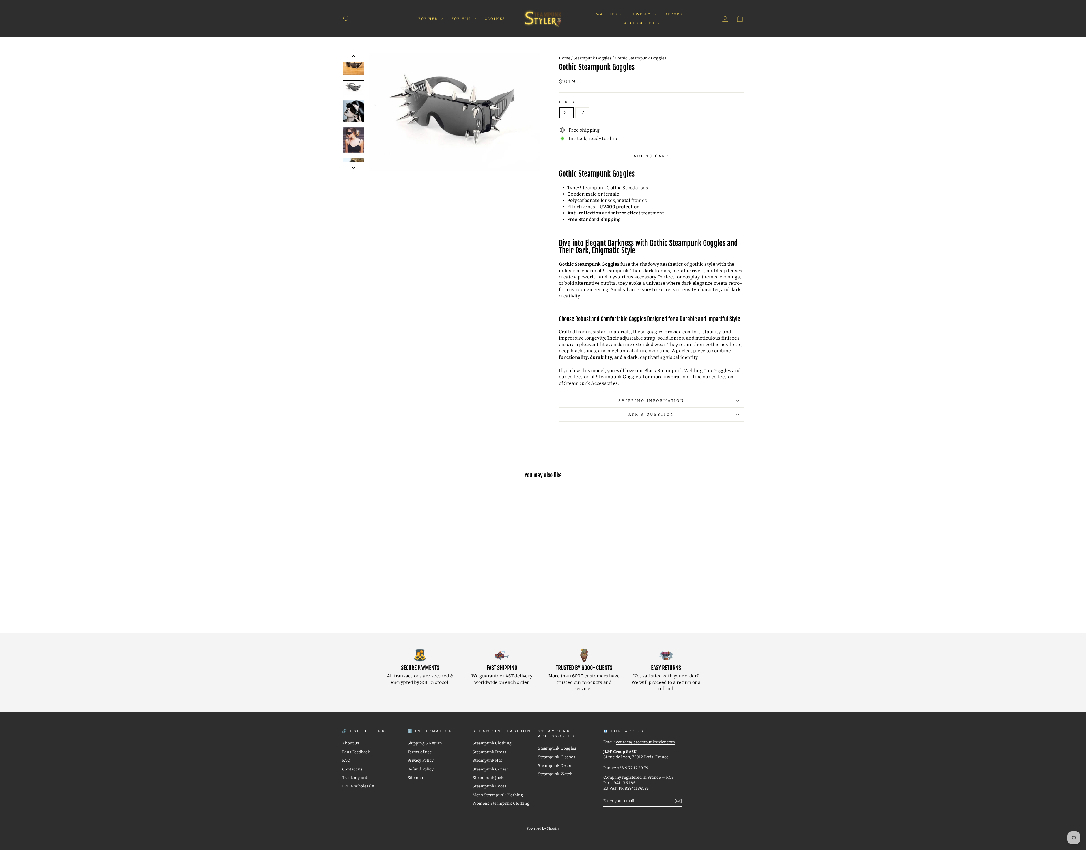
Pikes (567, 102)
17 (582, 112)
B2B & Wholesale (358, 786)
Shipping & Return (425, 743)
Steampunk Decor (555, 765)
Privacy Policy (421, 760)
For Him (462, 19)
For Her (428, 19)
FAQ (346, 760)
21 (566, 112)
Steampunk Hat (487, 760)
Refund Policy (421, 769)
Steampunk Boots (489, 786)
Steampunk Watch (555, 774)
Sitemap (415, 777)
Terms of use (420, 752)
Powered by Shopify (543, 828)
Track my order (356, 777)
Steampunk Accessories (591, 383)
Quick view (390, 581)
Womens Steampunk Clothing (501, 803)
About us (350, 743)
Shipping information (651, 400)
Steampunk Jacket (490, 777)
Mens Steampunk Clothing (498, 795)
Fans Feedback (356, 752)
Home (564, 58)
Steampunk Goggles (593, 58)
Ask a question (651, 414)
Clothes (495, 19)
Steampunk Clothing (492, 743)
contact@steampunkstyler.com (645, 742)
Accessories (640, 23)
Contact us (352, 769)
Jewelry (641, 14)
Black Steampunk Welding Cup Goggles (687, 370)
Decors (674, 14)
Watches (607, 14)
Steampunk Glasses (556, 757)
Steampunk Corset (490, 769)
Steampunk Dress (489, 752)
